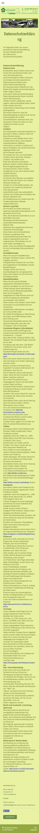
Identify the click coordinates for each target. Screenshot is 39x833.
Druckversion (8, 827)
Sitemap (15, 827)
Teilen (7, 811)
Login (35, 827)
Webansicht (33, 830)
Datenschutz (10, 817)
